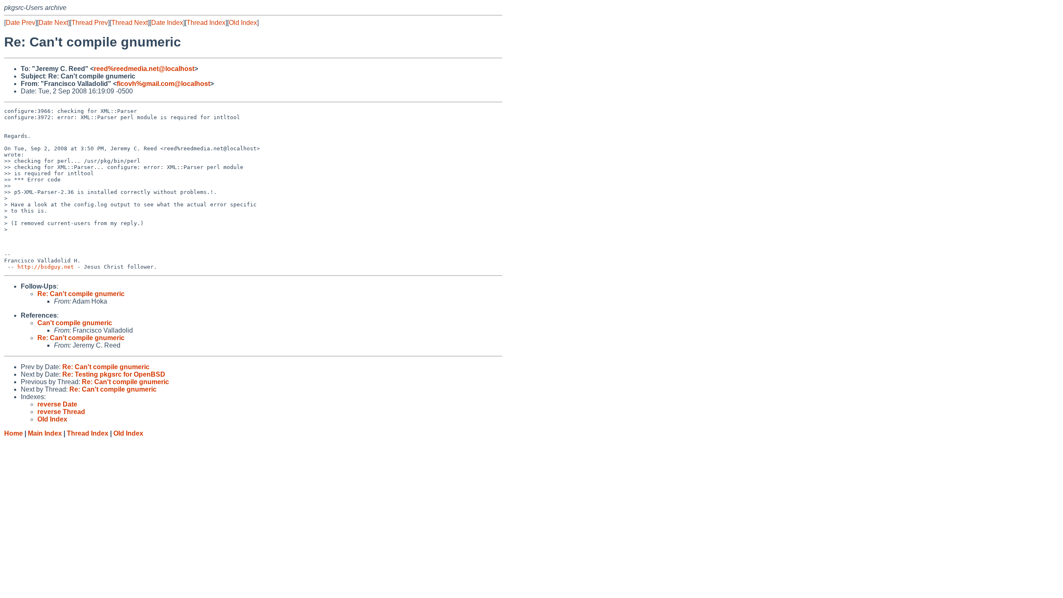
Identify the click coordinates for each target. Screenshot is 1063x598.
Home (13, 433)
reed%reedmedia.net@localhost (144, 68)
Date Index (167, 22)
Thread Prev (89, 22)
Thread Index (205, 22)
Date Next (53, 22)
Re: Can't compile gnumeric (81, 293)
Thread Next (129, 22)
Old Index (243, 22)
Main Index (45, 433)
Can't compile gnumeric (74, 322)
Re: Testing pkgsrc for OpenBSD (113, 374)
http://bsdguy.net (45, 267)
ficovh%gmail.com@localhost (163, 83)
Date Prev (20, 22)
